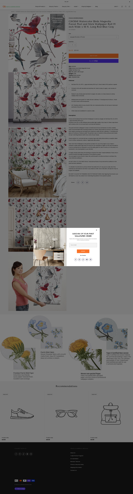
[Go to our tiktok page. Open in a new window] (83, 259)
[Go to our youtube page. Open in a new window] (86, 259)
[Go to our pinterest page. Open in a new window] (90, 259)
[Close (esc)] (96, 230)
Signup (83, 251)
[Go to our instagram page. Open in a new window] (79, 259)
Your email (73, 245)
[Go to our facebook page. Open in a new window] (75, 259)
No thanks (83, 255)
